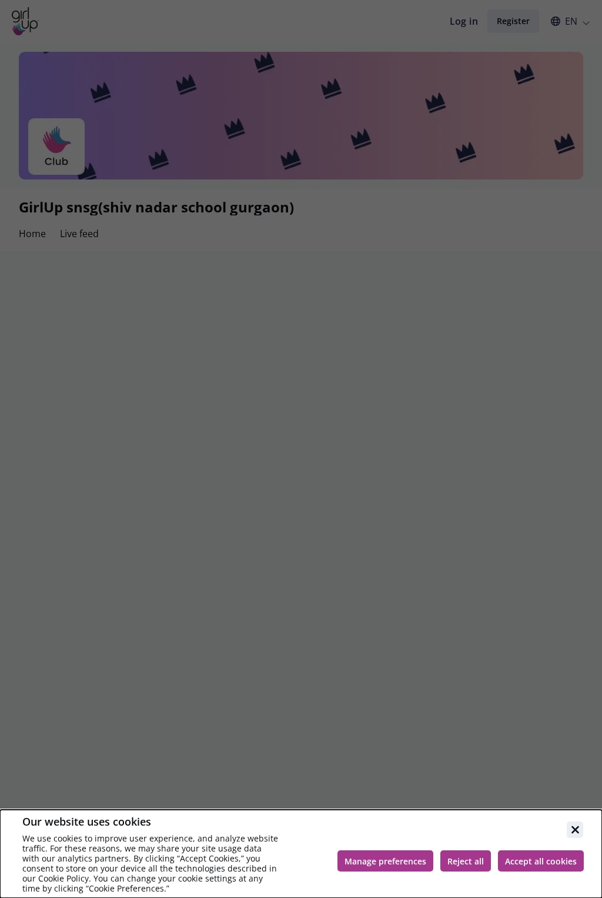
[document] (301, 854)
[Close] (575, 829)
